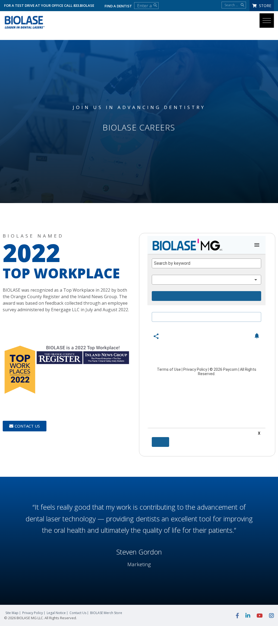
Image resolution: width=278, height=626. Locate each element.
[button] (267, 20)
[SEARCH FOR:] (234, 5)
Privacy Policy (32, 613)
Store (264, 5)
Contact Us (78, 613)
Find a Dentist (118, 6)
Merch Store (106, 613)
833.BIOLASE (83, 5)
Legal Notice (56, 613)
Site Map (11, 613)
